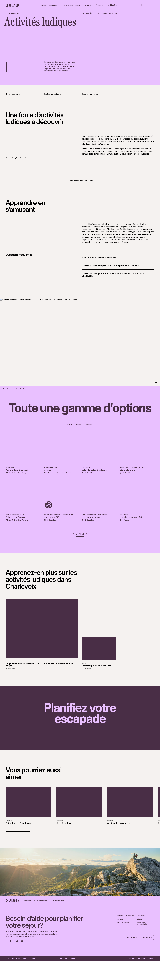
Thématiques (27, 901)
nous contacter (27, 936)
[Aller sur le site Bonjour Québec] (68, 959)
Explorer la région (49, 5)
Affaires (120, 919)
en (143, 5)
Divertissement (14, 13)
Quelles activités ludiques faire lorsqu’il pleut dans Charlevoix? (111, 265)
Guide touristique (123, 922)
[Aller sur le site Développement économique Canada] (43, 958)
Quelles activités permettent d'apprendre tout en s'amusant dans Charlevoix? (113, 274)
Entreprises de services (125, 915)
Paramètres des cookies (137, 958)
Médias (139, 919)
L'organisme (141, 915)
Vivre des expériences (94, 5)
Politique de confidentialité (142, 923)
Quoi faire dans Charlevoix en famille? (99, 257)
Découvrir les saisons (71, 5)
